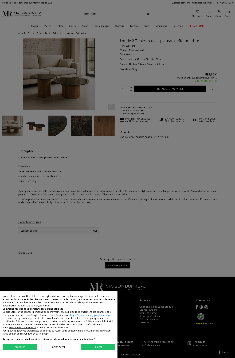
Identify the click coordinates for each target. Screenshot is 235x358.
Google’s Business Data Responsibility (50, 315)
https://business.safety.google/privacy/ (90, 315)
